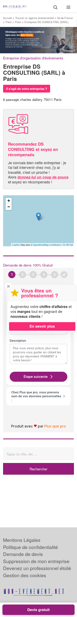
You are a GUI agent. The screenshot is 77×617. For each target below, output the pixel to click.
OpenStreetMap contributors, (47, 244)
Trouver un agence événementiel (34, 18)
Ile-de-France (65, 18)
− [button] (8, 206)
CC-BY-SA (67, 244)
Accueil (7, 18)
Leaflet (15, 244)
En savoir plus (42, 326)
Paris (9, 22)
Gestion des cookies (24, 575)
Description (18, 340)
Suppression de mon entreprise (36, 561)
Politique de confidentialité (30, 547)
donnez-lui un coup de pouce (43, 177)
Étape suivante (36, 377)
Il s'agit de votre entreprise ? (26, 88)
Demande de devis (23, 554)
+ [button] (8, 200)
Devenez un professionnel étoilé (37, 568)
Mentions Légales (21, 540)
